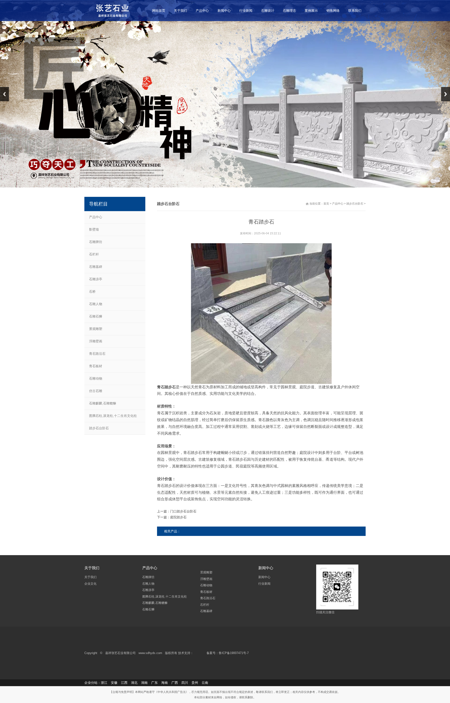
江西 (124, 682)
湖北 (134, 682)
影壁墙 (94, 229)
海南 (164, 682)
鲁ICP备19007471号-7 (234, 653)
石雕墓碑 (95, 267)
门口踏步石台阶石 (183, 511)
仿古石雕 (95, 391)
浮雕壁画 (95, 341)
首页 (326, 203)
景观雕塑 (95, 329)
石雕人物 (95, 304)
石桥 (92, 291)
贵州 (194, 682)
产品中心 (95, 217)
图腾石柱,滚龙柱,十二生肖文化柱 (113, 416)
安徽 (114, 682)
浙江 (104, 682)
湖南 (144, 682)
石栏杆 (94, 254)
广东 (154, 682)
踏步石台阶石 (99, 428)
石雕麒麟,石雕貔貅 (102, 403)
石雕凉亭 (95, 279)
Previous (4, 94)
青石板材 (95, 366)
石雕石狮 (95, 316)
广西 (174, 682)
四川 (184, 682)
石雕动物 (95, 378)
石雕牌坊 (95, 242)
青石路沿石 (97, 353)
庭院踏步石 (178, 517)
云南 (205, 682)
